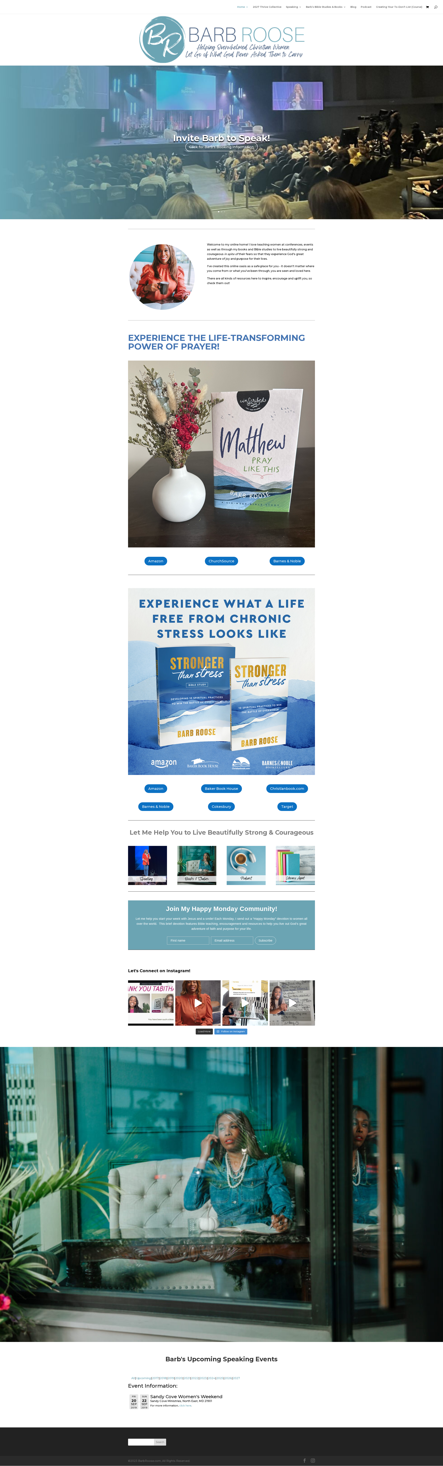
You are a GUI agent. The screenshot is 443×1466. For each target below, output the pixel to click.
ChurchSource (221, 561)
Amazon (155, 561)
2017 (155, 1378)
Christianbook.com (287, 789)
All (133, 1378)
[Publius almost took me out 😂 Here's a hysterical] (198, 1003)
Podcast (366, 7)
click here (185, 1405)
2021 (187, 1378)
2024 (211, 1378)
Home (241, 7)
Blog (353, 7)
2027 (236, 1378)
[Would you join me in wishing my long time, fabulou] (151, 1003)
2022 (194, 1378)
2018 (163, 1378)
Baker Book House (221, 789)
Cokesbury (221, 807)
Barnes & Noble (287, 561)
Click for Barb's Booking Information (221, 147)
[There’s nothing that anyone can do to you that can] (245, 1003)
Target (287, 807)
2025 (219, 1378)
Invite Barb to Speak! (221, 138)
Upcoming (143, 1378)
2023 (203, 1378)
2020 (178, 1378)
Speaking (292, 7)
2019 (171, 1378)
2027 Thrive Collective (267, 7)
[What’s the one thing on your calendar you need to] (292, 1003)
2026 (228, 1378)
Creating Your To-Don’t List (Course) (399, 7)
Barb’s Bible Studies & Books (324, 7)
